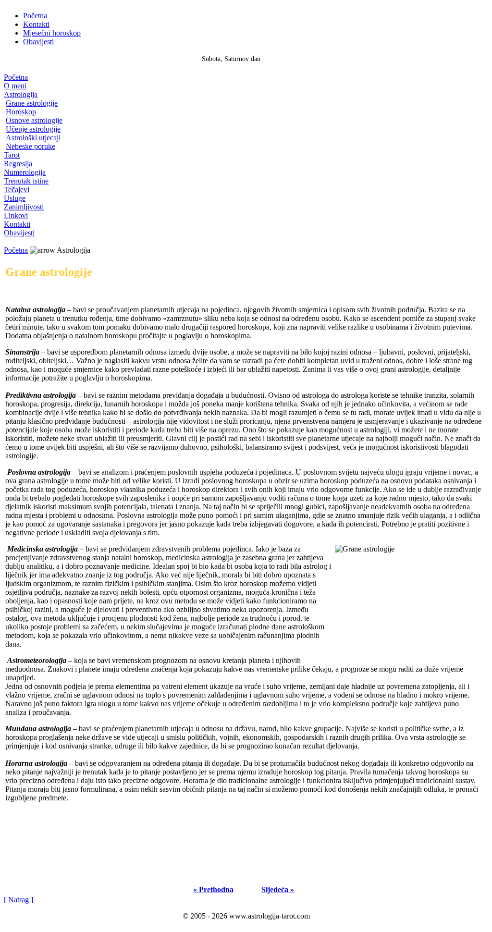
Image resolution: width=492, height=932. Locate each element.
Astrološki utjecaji (33, 138)
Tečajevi (16, 189)
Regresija (18, 163)
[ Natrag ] (18, 899)
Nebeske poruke (30, 146)
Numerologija (25, 172)
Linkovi (16, 215)
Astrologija (20, 94)
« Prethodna (213, 889)
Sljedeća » (277, 889)
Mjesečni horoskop (52, 33)
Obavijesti (38, 41)
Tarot (12, 155)
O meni (15, 86)
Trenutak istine (26, 181)
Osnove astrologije (34, 120)
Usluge (14, 198)
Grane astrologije (32, 103)
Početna (35, 16)
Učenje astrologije (33, 129)
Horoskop (21, 112)
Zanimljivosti (24, 207)
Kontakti (36, 24)
